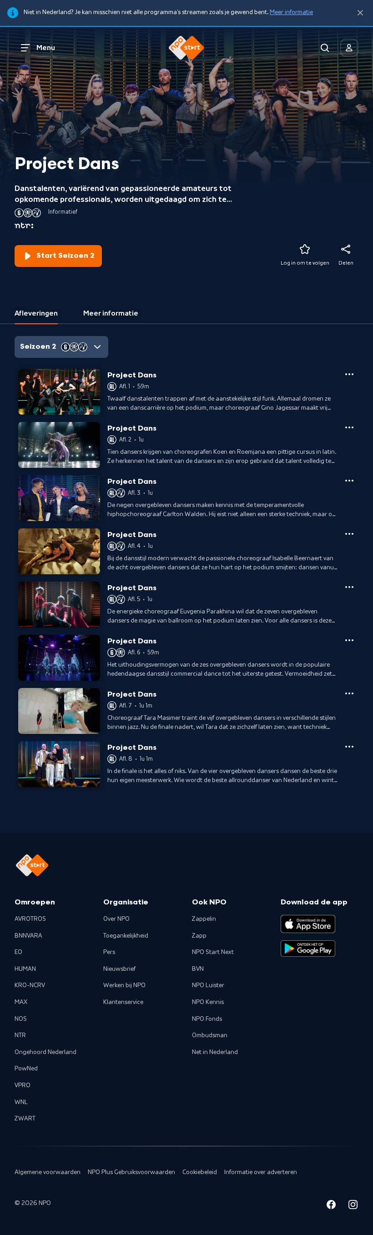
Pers (109, 952)
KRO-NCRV (30, 985)
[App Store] (308, 924)
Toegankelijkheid (125, 936)
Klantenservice (123, 1002)
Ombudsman (209, 1035)
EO (18, 952)
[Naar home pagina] (186, 48)
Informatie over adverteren (260, 1172)
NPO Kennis (208, 1002)
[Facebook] (331, 1206)
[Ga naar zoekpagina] (325, 48)
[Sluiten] (360, 13)
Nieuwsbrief (119, 969)
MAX (21, 1002)
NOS (21, 1019)
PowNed (26, 1068)
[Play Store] (308, 948)
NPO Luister (208, 985)
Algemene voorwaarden (48, 1172)
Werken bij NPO (124, 985)
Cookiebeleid (199, 1172)
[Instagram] (353, 1206)
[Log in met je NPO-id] (349, 48)
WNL (21, 1102)
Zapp (199, 936)
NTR (20, 1035)
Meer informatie (291, 12)
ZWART (25, 1118)
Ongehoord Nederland (45, 1052)
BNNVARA (28, 936)
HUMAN (25, 969)
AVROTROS (30, 919)
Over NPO (116, 919)
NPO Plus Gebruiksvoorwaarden (131, 1172)
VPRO (22, 1085)
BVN (198, 969)
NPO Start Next (213, 952)
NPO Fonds (207, 1019)
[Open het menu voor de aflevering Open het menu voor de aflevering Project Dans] (349, 374)
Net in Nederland (215, 1052)
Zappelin (204, 919)
